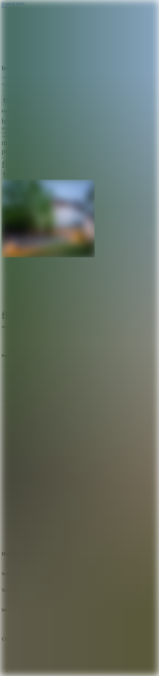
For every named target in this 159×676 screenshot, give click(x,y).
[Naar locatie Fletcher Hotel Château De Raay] (79, 245)
